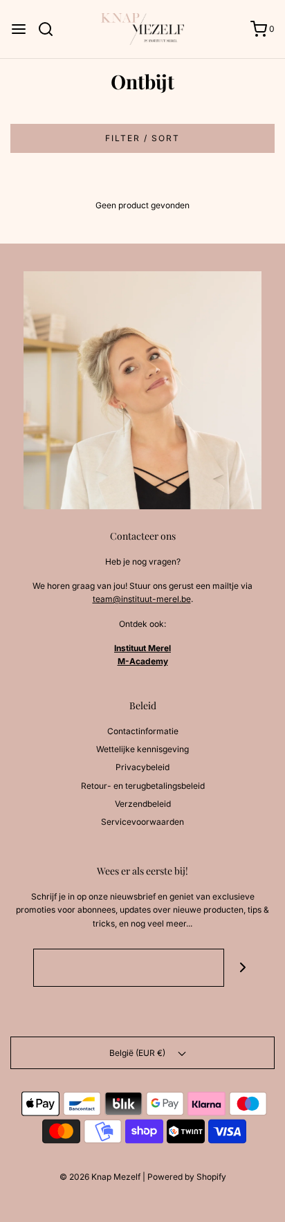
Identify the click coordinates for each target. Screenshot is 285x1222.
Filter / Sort (142, 138)
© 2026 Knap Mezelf (99, 1176)
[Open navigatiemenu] (18, 29)
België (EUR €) (138, 1053)
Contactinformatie (142, 731)
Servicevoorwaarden (142, 822)
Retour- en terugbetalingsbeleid (143, 786)
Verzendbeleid (143, 804)
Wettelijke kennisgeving (142, 749)
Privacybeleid (142, 767)
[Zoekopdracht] (50, 29)
